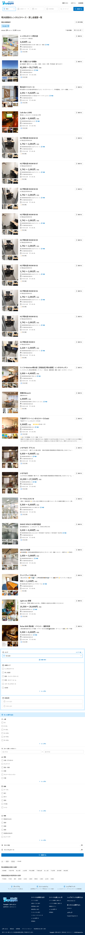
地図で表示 (43, 659)
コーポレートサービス (36, 915)
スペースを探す (34, 900)
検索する (79, 9)
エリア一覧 (78, 652)
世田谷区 (13, 861)
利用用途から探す (35, 906)
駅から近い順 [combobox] (77, 30)
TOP (2, 861)
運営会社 (12, 928)
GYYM (68, 908)
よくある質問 (34, 918)
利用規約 (33, 921)
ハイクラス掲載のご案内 (54, 903)
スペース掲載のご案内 (54, 900)
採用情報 (18, 928)
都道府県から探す (35, 909)
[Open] (14, 9)
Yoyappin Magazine (71, 916)
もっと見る (43, 691)
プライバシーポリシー (27, 928)
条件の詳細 (80, 22)
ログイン (73, 3)
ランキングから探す (35, 912)
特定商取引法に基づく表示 (40, 928)
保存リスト (65, 3)
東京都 (7, 861)
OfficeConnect (70, 900)
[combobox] (8, 8)
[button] (42, 669)
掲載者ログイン (52, 906)
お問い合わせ (5, 928)
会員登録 (80, 3)
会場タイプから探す (35, 903)
